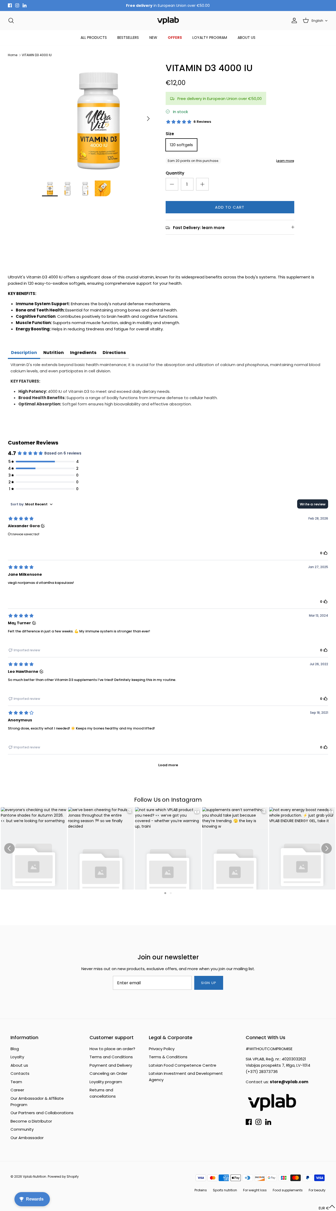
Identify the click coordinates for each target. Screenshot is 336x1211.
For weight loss (255, 1190)
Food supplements (288, 1190)
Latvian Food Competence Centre (182, 1065)
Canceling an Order (108, 1073)
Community (22, 1129)
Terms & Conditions (168, 1057)
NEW (153, 37)
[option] (98, 119)
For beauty (317, 1190)
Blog (14, 1048)
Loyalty (17, 1057)
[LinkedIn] (25, 5)
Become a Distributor (31, 1121)
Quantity (175, 173)
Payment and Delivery (111, 1065)
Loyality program (106, 1082)
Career (17, 1090)
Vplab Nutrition (34, 1176)
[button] (327, 1208)
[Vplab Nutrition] (168, 20)
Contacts (19, 1073)
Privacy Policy (162, 1048)
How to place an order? (112, 1048)
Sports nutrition (225, 1190)
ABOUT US (246, 37)
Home (12, 55)
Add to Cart (229, 207)
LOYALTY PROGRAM (209, 37)
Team (16, 1082)
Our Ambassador (27, 1137)
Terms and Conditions (111, 1057)
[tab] (24, 353)
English (317, 20)
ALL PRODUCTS (94, 37)
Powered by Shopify (63, 1176)
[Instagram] (17, 5)
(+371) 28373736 (262, 1071)
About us (19, 1065)
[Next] (148, 118)
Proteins (201, 1190)
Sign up (208, 982)
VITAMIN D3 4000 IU (37, 55)
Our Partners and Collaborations (42, 1112)
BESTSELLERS (128, 37)
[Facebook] (10, 5)
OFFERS (175, 37)
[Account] (293, 20)
